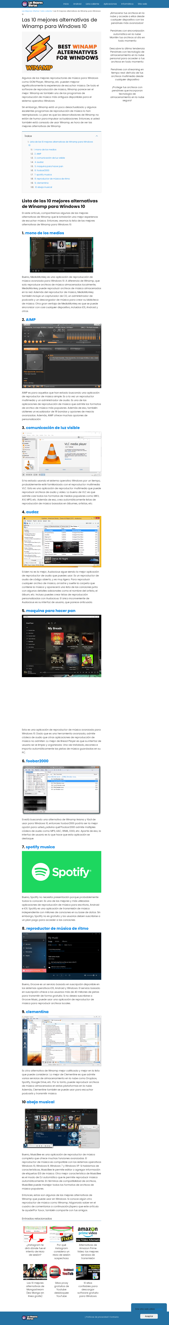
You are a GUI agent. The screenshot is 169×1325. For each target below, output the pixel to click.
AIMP (31, 319)
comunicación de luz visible (53, 427)
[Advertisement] (61, 703)
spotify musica (40, 847)
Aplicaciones (110, 3)
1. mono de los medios (45, 149)
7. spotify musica (43, 174)
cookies (159, 1309)
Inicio (66, 3)
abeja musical (41, 1102)
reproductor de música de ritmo (57, 928)
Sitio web (142, 3)
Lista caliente (92, 3)
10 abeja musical (43, 187)
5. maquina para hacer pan (49, 166)
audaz (32, 512)
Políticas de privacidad (97, 1317)
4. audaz (39, 162)
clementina (37, 1011)
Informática (127, 3)
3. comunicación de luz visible (49, 157)
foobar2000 (37, 761)
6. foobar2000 (42, 170)
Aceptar (149, 1316)
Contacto (114, 1317)
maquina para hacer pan (50, 610)
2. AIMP (37, 153)
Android (77, 3)
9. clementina (41, 182)
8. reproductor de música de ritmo (52, 178)
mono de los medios (44, 233)
